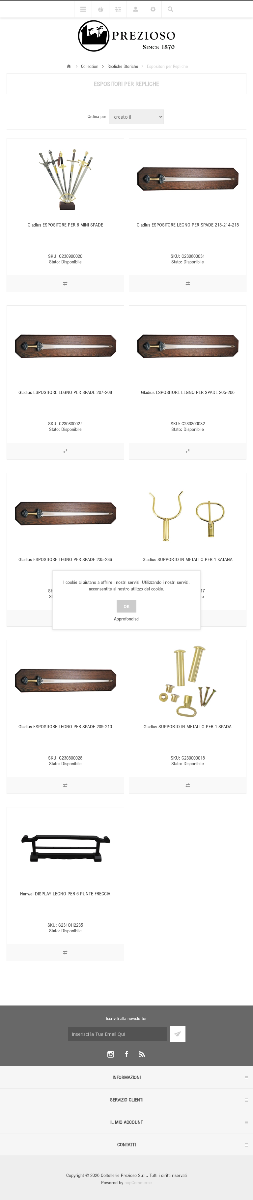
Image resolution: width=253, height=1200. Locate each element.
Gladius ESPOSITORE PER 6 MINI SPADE (65, 224)
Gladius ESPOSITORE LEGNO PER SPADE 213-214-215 (188, 224)
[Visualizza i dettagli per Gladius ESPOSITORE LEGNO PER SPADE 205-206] (187, 346)
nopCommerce (138, 1182)
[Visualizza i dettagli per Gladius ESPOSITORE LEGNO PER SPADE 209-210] (65, 681)
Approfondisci (126, 618)
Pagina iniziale (69, 66)
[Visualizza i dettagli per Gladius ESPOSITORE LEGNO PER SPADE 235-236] (65, 514)
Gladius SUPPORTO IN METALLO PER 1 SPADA (188, 726)
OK (126, 606)
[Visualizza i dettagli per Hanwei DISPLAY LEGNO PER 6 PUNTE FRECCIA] (65, 848)
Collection (89, 66)
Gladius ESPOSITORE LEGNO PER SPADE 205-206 (188, 392)
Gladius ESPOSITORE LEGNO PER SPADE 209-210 (65, 726)
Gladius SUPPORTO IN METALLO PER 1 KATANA (188, 559)
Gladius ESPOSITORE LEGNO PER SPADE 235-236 (65, 559)
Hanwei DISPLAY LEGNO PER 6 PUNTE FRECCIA (65, 893)
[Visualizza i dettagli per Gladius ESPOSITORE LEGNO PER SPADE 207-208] (65, 346)
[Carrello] (100, 9)
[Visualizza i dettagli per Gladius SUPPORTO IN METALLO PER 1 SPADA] (187, 681)
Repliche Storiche (122, 66)
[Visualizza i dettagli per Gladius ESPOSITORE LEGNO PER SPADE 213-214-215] (187, 179)
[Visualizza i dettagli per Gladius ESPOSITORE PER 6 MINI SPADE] (65, 179)
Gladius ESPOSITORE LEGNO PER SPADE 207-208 (65, 392)
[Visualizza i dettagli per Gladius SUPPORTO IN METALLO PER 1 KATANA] (187, 514)
